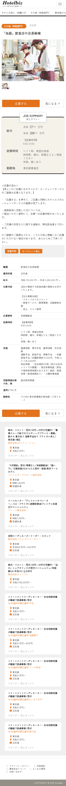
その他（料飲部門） (40, 12)
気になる (51, 103)
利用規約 (41, 765)
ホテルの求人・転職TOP (14, 12)
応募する (21, 103)
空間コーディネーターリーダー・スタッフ (29, 535)
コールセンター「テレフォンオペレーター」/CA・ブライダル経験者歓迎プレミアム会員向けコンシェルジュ (32, 504)
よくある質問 (39, 768)
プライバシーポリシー (19, 765)
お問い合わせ (15, 771)
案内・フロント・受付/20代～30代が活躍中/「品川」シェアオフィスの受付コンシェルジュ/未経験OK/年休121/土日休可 (33, 568)
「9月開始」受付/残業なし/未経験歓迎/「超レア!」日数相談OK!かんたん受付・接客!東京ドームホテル (33, 468)
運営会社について (17, 768)
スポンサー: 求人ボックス (21, 455)
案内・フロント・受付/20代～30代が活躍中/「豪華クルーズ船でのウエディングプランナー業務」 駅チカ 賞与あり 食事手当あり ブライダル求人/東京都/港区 (33, 434)
